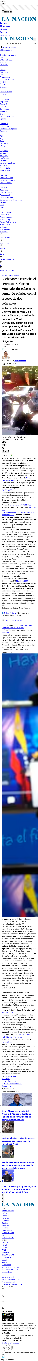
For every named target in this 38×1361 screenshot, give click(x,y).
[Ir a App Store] (8, 1321)
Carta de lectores (6, 197)
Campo (2, 74)
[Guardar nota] (3, 442)
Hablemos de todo (7, 116)
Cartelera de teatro (7, 180)
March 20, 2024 (22, 581)
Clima (2, 57)
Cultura (3, 106)
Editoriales (4, 124)
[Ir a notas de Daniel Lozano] (19, 355)
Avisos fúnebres (6, 192)
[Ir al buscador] (4, 15)
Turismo (3, 153)
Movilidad (3, 82)
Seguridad (4, 102)
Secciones (6, 26)
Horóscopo (4, 158)
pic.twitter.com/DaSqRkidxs (12, 1037)
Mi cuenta (6, 35)
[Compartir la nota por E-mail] (7, 451)
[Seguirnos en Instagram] (3, 1302)
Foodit (4, 29)
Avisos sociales (5, 195)
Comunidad (4, 109)
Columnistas (5, 126)
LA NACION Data (6, 60)
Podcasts (3, 165)
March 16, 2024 (7, 632)
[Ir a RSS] (3, 1309)
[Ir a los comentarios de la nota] (5, 442)
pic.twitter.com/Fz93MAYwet (20, 505)
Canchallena (4, 143)
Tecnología (4, 156)
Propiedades (5, 77)
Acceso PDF (4, 187)
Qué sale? (3, 175)
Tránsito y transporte (8, 55)
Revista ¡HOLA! (5, 214)
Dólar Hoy (4, 72)
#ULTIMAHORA (7, 490)
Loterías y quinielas (7, 163)
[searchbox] (18, 43)
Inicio (4, 23)
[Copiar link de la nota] (3, 448)
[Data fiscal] (3, 1357)
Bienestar (3, 111)
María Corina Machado (13, 1084)
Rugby (2, 138)
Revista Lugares (6, 217)
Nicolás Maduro (10, 1081)
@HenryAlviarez (10, 613)
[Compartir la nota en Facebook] (3, 451)
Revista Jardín (5, 224)
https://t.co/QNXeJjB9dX (13, 620)
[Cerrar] (34, 39)
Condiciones (6, 1343)
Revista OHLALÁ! (6, 212)
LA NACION (6, 275)
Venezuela (6, 1079)
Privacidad (15, 1343)
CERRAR (2, 1)
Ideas (2, 205)
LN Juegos (4, 151)
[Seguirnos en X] (3, 1296)
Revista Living (5, 219)
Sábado (3, 202)
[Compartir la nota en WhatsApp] (5, 445)
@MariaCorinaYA (25, 1034)
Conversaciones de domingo (11, 200)
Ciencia (2, 114)
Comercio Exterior (7, 79)
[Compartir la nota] (3, 445)
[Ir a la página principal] (19, 20)
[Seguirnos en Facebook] (3, 1290)
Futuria (2, 70)
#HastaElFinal (26, 625)
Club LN (5, 32)
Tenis (2, 141)
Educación (4, 104)
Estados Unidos (6, 92)
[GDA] (7, 1350)
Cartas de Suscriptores (8, 129)
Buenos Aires (5, 99)
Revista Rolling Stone (8, 222)
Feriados (3, 160)
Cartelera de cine (6, 178)
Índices (2, 84)
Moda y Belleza (5, 168)
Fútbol (2, 136)
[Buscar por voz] (35, 43)
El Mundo (15, 275)
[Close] (3, 1195)
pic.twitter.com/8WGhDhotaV (13, 628)
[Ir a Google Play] (8, 1316)
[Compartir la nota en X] (5, 451)
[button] (19, 154)
